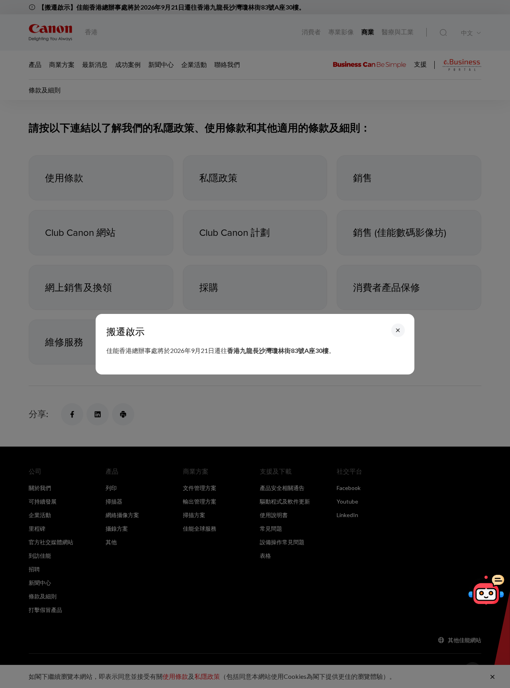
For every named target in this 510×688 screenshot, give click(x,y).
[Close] (398, 329)
